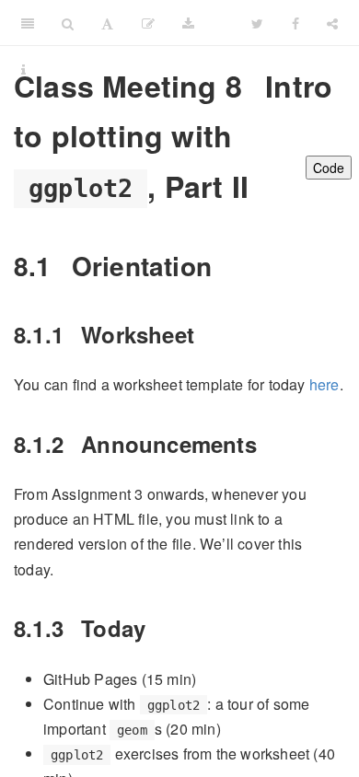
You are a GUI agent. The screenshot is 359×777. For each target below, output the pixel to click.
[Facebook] (295, 23)
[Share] (332, 23)
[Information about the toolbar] (23, 69)
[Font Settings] (107, 23)
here (324, 384)
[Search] (67, 23)
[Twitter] (257, 23)
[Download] (188, 23)
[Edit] (148, 23)
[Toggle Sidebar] (27, 23)
